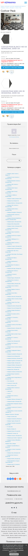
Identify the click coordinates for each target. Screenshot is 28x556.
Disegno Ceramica (12, 416)
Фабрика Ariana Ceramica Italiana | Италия (13, 347)
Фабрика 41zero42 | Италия (14, 296)
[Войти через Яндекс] (15, 479)
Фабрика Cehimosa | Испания (14, 399)
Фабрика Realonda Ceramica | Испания (12, 181)
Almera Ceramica (11, 385)
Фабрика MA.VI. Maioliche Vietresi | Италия (13, 404)
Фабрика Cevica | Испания (14, 367)
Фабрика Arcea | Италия (13, 356)
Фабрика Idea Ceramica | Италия (11, 455)
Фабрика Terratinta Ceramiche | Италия (13, 424)
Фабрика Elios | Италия (13, 369)
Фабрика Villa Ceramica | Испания (11, 185)
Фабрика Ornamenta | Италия (14, 419)
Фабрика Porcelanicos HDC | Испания (12, 314)
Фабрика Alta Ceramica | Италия (11, 396)
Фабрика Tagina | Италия (13, 421)
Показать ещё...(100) (10, 466)
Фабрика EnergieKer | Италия (14, 212)
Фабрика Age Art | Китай (13, 464)
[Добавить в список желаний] (7, 72)
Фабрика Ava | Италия (13, 201)
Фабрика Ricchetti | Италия (14, 306)
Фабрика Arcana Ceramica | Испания (12, 178)
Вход (17, 137)
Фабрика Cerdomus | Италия (14, 371)
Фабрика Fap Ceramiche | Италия (11, 321)
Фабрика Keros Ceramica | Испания (12, 280)
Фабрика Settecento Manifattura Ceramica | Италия (13, 219)
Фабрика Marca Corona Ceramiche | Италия (13, 411)
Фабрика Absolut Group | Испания (11, 229)
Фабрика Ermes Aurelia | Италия (11, 331)
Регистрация (12, 137)
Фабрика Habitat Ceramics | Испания (12, 243)
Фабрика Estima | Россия (13, 431)
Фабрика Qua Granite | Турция (14, 438)
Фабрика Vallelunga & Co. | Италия (12, 239)
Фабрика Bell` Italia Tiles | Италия (11, 251)
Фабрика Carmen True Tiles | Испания (12, 303)
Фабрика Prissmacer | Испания (12, 414)
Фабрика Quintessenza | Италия (11, 262)
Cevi (9, 393)
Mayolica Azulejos (11, 429)
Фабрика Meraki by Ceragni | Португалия (12, 461)
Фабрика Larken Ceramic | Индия (12, 174)
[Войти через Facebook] (13, 479)
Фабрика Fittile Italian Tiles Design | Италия (14, 255)
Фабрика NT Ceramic (12, 433)
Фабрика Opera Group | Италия (11, 192)
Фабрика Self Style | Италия (14, 268)
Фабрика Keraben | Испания (14, 401)
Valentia (9, 391)
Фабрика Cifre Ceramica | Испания (11, 206)
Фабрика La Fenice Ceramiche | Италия (13, 450)
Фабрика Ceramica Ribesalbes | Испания (13, 440)
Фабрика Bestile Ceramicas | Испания (12, 215)
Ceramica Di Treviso (12, 383)
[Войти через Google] (18, 479)
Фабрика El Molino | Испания (14, 365)
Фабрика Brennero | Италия (14, 328)
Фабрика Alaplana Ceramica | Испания (12, 290)
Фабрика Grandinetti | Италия (14, 354)
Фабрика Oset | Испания (13, 341)
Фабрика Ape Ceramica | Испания (11, 271)
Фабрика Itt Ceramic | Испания (11, 275)
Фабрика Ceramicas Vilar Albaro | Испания (13, 325)
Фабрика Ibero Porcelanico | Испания (12, 265)
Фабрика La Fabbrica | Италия (11, 195)
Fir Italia (9, 427)
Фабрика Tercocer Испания (14, 308)
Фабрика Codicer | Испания (14, 226)
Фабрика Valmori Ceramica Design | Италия (13, 299)
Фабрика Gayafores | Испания (14, 360)
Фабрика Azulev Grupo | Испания (11, 188)
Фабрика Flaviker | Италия (13, 363)
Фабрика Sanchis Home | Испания (11, 209)
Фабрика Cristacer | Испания (14, 435)
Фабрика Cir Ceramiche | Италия (11, 318)
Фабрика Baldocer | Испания (14, 203)
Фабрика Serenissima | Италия (14, 358)
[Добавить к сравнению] (12, 72)
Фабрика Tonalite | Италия (14, 198)
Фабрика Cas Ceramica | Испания (11, 344)
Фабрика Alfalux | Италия (13, 283)
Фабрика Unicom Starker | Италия (12, 286)
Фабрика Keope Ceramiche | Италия (12, 374)
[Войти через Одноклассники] (20, 479)
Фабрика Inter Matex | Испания (11, 258)
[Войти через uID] (8, 479)
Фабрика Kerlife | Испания (13, 458)
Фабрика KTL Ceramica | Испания (11, 338)
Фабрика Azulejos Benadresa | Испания (12, 311)
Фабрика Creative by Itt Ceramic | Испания (13, 408)
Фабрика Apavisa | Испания (14, 248)
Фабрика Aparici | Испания (14, 221)
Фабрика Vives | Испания (13, 453)
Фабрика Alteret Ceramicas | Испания (12, 388)
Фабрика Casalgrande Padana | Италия (13, 351)
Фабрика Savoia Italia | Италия (11, 293)
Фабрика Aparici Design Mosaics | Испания (13, 378)
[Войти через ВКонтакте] (10, 479)
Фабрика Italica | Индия (10, 443)
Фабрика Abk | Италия (13, 224)
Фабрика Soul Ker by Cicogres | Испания (13, 236)
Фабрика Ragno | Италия (13, 278)
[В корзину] (3, 72)
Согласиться (14, 554)
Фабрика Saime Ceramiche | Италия (12, 232)
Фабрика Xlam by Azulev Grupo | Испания (13, 334)
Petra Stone (10, 381)
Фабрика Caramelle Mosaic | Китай (12, 446)
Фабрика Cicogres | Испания (14, 246)
